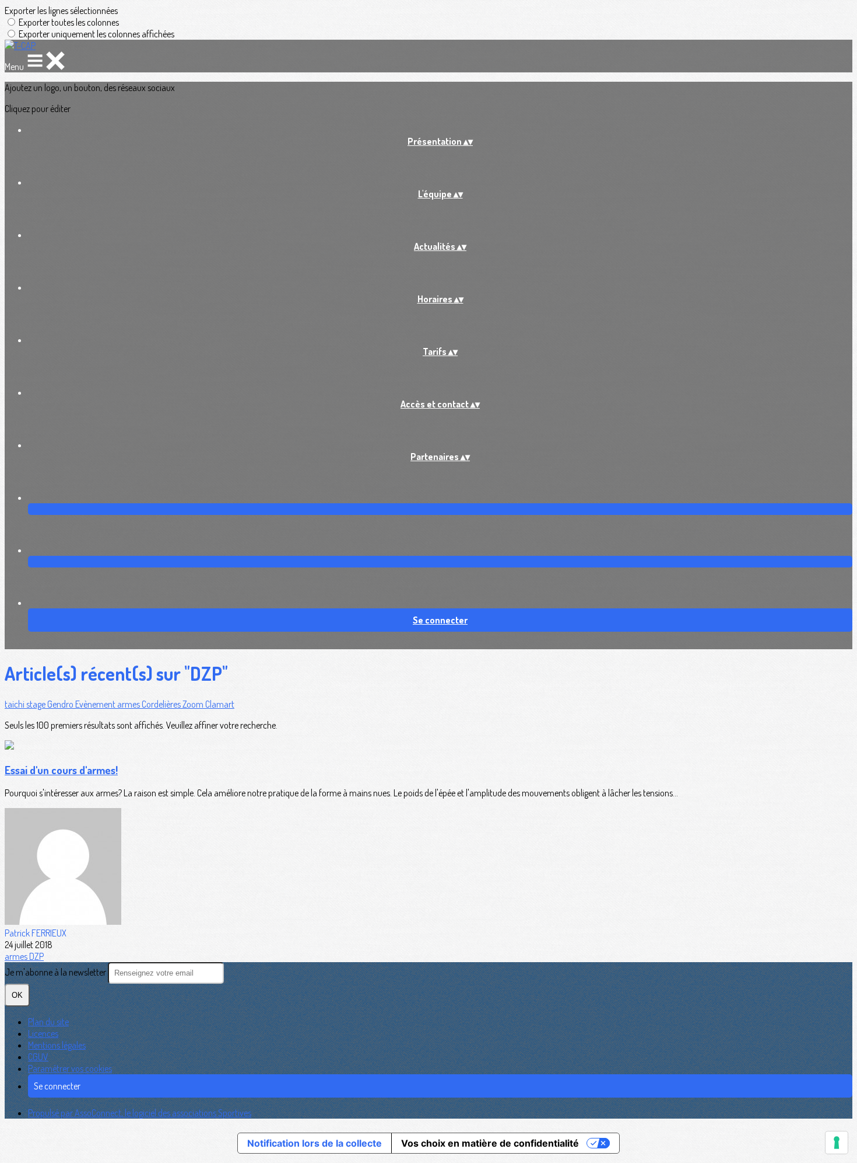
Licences (43, 1033)
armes (129, 704)
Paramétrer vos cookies (70, 1068)
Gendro (61, 704)
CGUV (38, 1057)
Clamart (219, 704)
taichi (15, 704)
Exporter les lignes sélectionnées (61, 10)
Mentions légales (57, 1045)
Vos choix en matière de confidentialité (490, 1143)
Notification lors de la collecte (314, 1143)
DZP (36, 956)
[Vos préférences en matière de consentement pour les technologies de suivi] (837, 1142)
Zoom (193, 704)
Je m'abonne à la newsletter (56, 972)
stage (36, 704)
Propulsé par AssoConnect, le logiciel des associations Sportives (139, 1113)
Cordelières (162, 704)
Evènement (96, 704)
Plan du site (48, 1022)
